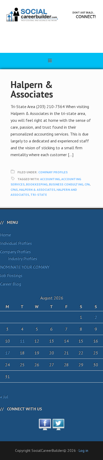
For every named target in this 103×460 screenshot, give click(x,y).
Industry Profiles (22, 258)
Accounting (50, 179)
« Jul (4, 396)
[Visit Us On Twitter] (58, 427)
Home (5, 234)
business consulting (66, 184)
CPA (87, 184)
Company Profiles (53, 172)
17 (7, 352)
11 (22, 340)
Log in (83, 450)
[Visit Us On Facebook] (45, 427)
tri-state (38, 195)
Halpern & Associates (32, 89)
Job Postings (11, 275)
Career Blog (10, 283)
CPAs (14, 190)
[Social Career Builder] (51, 35)
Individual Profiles (16, 243)
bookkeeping (37, 184)
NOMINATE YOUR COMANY (24, 267)
